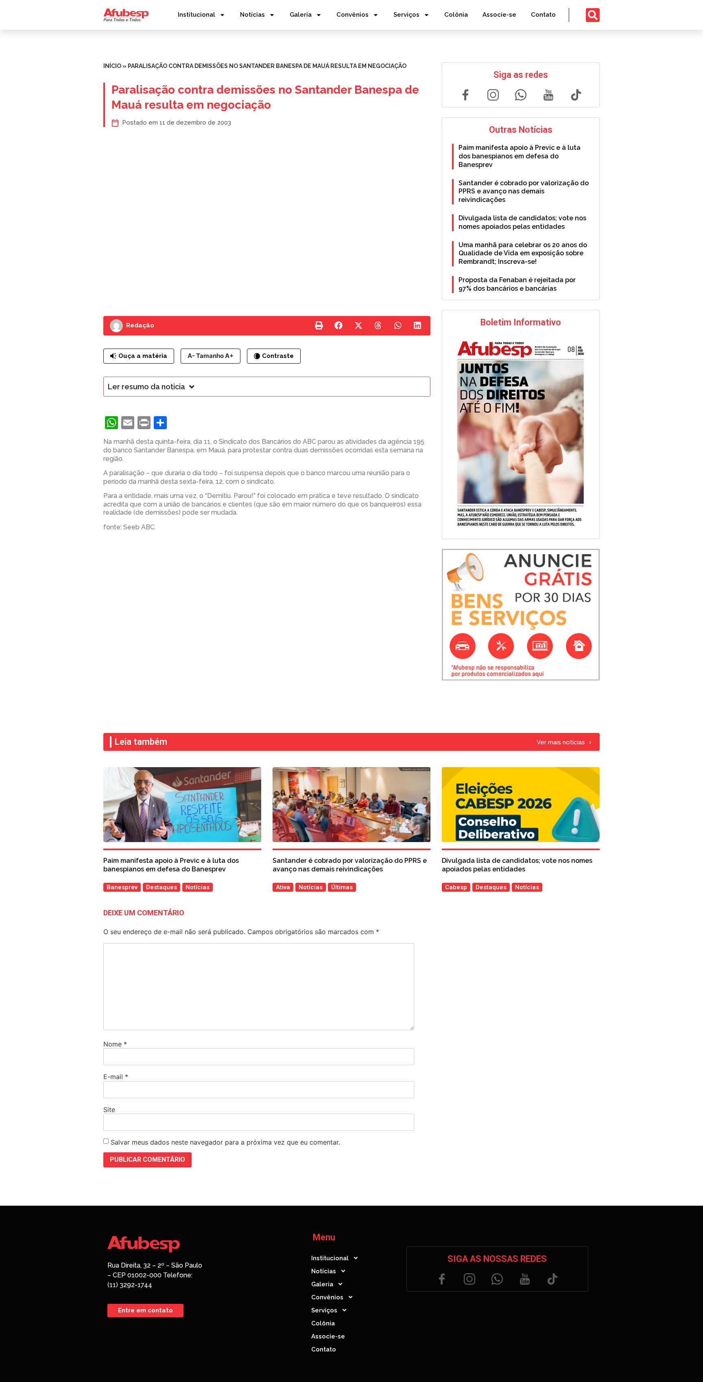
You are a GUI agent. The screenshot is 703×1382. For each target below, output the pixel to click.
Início (112, 66)
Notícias (252, 14)
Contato (543, 14)
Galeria (301, 14)
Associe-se (499, 14)
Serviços (406, 14)
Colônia (456, 14)
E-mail (115, 1076)
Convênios (352, 14)
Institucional (196, 14)
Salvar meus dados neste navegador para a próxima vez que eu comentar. (225, 1142)
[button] (318, 325)
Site (109, 1109)
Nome (115, 1044)
